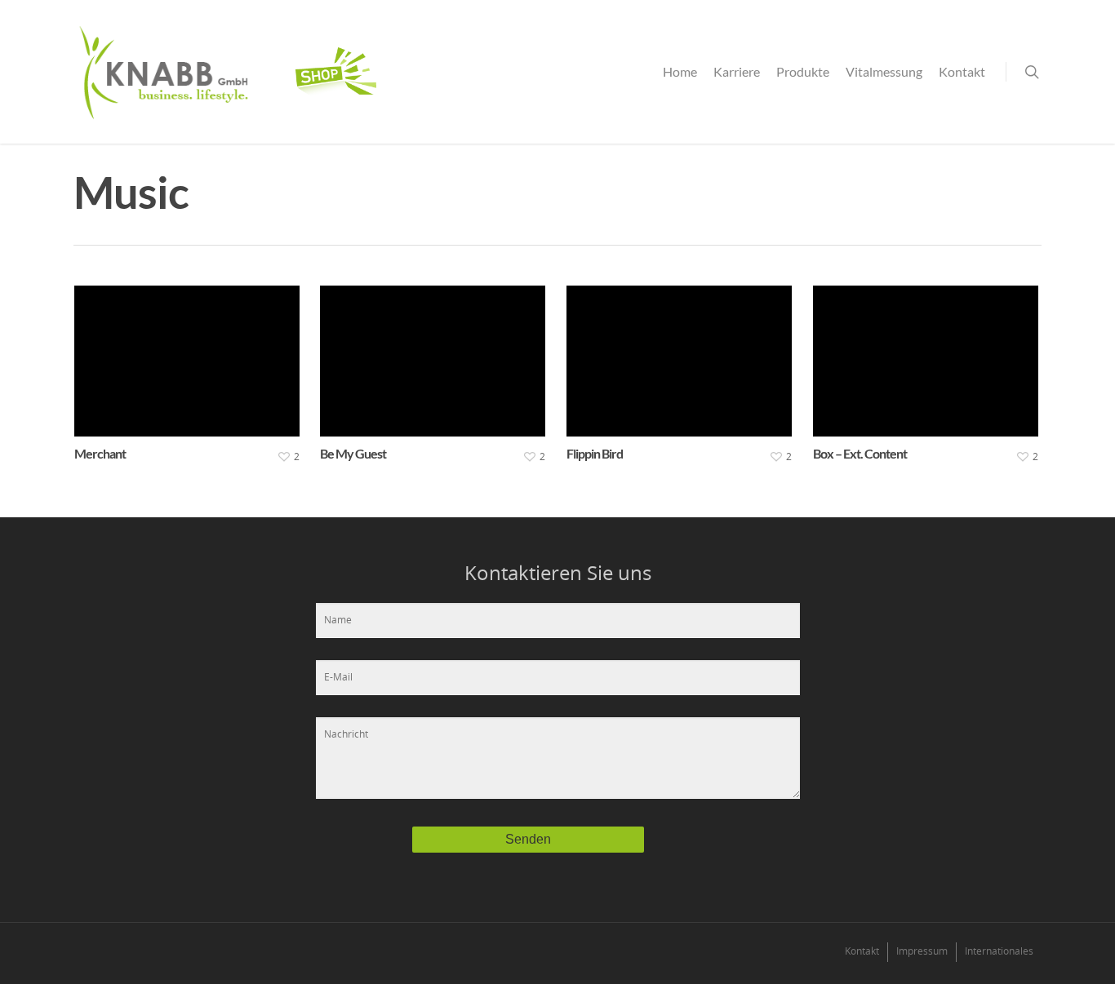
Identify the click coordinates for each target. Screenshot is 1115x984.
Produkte (802, 71)
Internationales (999, 951)
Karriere (736, 71)
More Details (191, 348)
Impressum (922, 951)
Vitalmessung (884, 71)
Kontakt (962, 71)
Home (680, 71)
